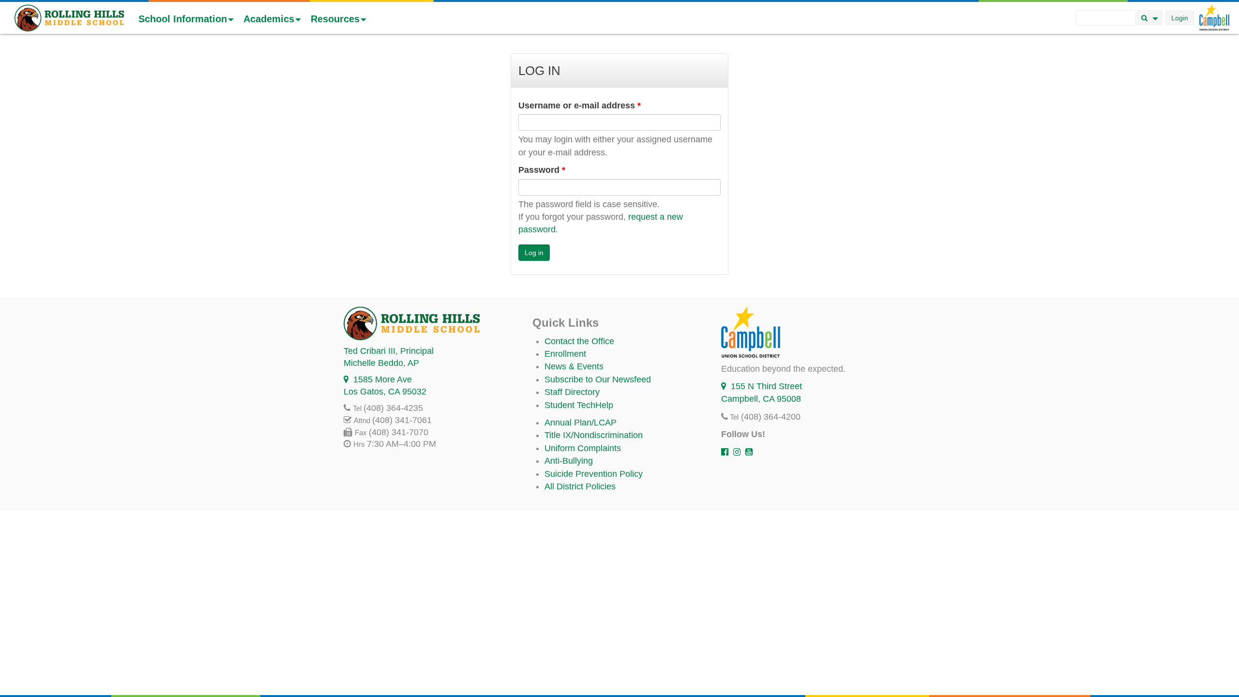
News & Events (574, 366)
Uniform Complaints (582, 448)
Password (541, 170)
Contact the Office (579, 341)
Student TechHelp (578, 405)
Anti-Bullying (568, 461)
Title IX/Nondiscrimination (593, 435)
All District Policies (580, 486)
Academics (268, 19)
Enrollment (565, 354)
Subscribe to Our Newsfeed (597, 379)
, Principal (389, 351)
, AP (381, 363)
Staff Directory (572, 392)
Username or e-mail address (579, 105)
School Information (182, 19)
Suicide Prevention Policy (593, 474)
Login (1179, 18)
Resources (335, 19)
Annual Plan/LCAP (580, 422)
